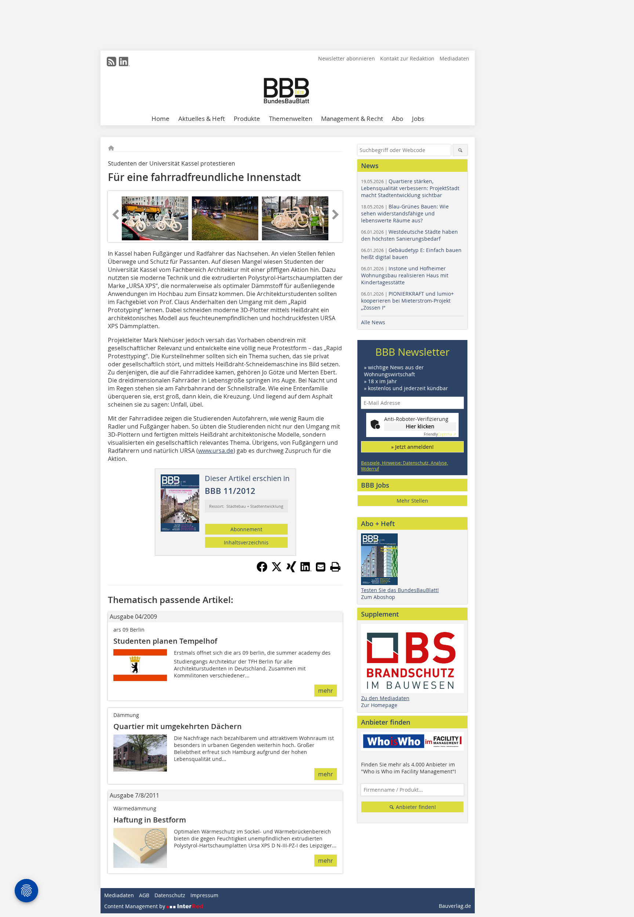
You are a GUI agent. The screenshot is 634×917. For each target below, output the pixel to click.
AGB (144, 895)
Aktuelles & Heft (201, 118)
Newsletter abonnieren (346, 58)
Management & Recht (352, 118)
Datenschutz (169, 895)
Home (161, 118)
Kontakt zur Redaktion (407, 58)
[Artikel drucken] (335, 567)
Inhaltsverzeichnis (246, 542)
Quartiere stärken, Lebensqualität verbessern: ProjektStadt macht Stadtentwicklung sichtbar (410, 188)
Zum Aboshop (378, 597)
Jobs (418, 118)
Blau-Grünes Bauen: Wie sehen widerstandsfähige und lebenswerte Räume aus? (405, 213)
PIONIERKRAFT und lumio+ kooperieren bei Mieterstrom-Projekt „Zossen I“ (407, 300)
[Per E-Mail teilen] (320, 567)
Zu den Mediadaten (385, 698)
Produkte (247, 118)
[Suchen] (460, 150)
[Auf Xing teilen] (291, 570)
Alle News (373, 322)
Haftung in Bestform (149, 820)
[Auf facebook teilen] (262, 570)
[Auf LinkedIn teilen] (306, 570)
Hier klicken (420, 426)
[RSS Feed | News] (111, 61)
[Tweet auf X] (276, 570)
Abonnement (246, 529)
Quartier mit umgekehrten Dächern (177, 726)
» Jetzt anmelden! (412, 446)
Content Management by (135, 906)
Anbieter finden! (415, 806)
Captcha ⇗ (440, 434)
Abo (397, 118)
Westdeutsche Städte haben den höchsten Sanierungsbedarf (409, 235)
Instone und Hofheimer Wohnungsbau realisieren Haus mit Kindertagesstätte (404, 275)
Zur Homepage (379, 705)
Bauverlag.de (455, 905)
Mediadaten (454, 58)
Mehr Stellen (412, 500)
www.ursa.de (215, 451)
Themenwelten (290, 118)
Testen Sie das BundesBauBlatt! (400, 590)
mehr (325, 691)
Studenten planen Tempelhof (165, 641)
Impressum (204, 895)
